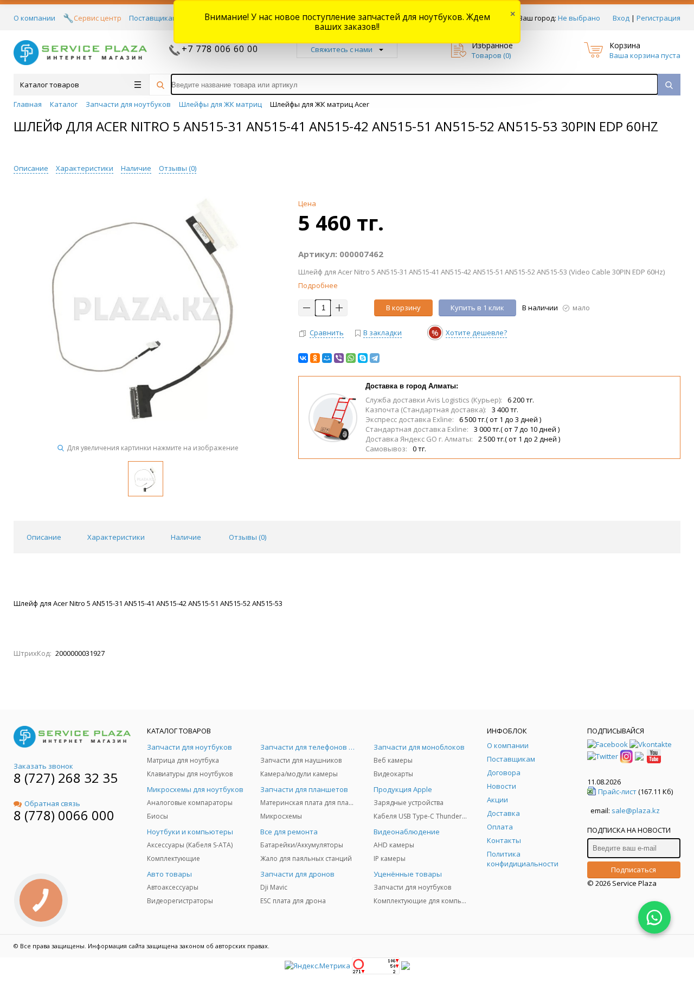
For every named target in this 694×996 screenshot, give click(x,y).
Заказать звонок (43, 766)
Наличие (136, 168)
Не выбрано (579, 18)
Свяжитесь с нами (341, 49)
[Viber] (339, 358)
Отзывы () (177, 168)
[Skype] (363, 358)
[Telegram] (375, 358)
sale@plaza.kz (636, 810)
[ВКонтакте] (303, 358)
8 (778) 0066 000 (64, 815)
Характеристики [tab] (116, 537)
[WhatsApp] (351, 358)
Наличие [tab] (186, 537)
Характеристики (84, 168)
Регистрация (658, 18)
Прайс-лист (617, 791)
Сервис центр (97, 18)
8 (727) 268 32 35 (66, 778)
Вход (621, 18)
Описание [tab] (44, 537)
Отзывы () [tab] (247, 537)
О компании (34, 18)
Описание (31, 168)
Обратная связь (52, 803)
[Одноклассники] (315, 358)
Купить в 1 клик (477, 307)
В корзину (403, 307)
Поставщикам (153, 18)
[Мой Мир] (327, 358)
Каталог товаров (49, 85)
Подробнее (318, 285)
